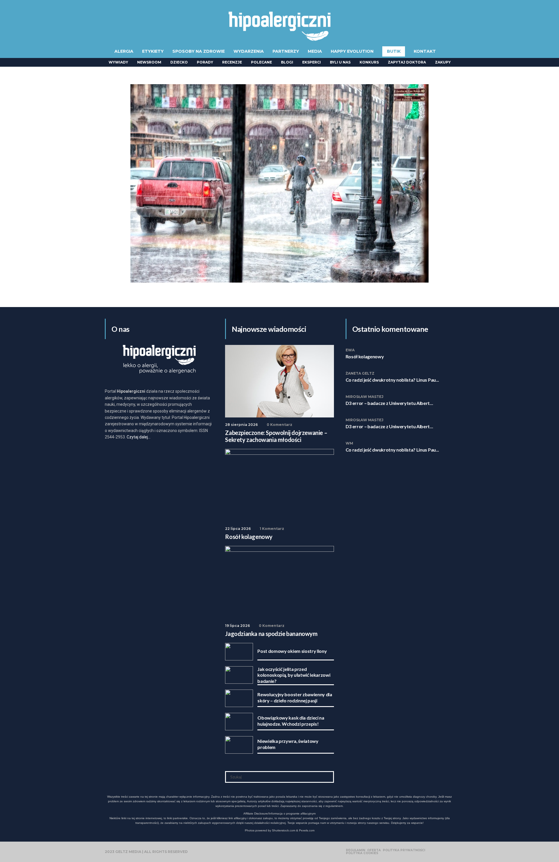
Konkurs (369, 62)
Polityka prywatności (404, 850)
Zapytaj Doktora (407, 62)
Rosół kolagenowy (365, 356)
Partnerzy (286, 51)
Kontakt (425, 51)
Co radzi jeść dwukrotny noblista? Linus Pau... (392, 379)
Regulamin (355, 850)
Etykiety (153, 51)
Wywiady (118, 62)
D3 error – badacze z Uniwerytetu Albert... (389, 403)
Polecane (261, 62)
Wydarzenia (248, 51)
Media (315, 51)
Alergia (123, 51)
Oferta (374, 850)
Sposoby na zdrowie (198, 51)
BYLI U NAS (340, 62)
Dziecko (179, 62)
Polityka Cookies (362, 853)
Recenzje (232, 62)
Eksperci (311, 62)
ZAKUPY (443, 62)
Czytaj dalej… (139, 437)
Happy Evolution (352, 51)
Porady (205, 62)
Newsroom (149, 62)
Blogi (287, 62)
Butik (394, 51)
